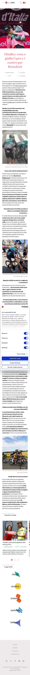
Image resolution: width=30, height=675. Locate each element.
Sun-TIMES (18, 670)
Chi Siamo (15, 644)
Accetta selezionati (15, 362)
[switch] (26, 338)
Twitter (11, 661)
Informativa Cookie (15, 654)
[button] (12, 560)
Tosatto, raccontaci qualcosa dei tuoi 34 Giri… (14, 543)
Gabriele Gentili (10, 72)
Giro (10, 84)
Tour (13, 84)
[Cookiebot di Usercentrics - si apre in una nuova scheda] (21, 307)
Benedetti (10, 125)
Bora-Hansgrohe (21, 86)
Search (21, 3)
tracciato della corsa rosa (10, 110)
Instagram (6, 661)
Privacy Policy (15, 651)
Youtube (19, 661)
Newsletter (15, 648)
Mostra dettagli (21, 354)
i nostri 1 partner (10, 314)
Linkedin (23, 661)
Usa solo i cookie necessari (15, 367)
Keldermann (6, 178)
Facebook (15, 661)
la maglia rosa (10, 102)
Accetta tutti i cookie (15, 358)
